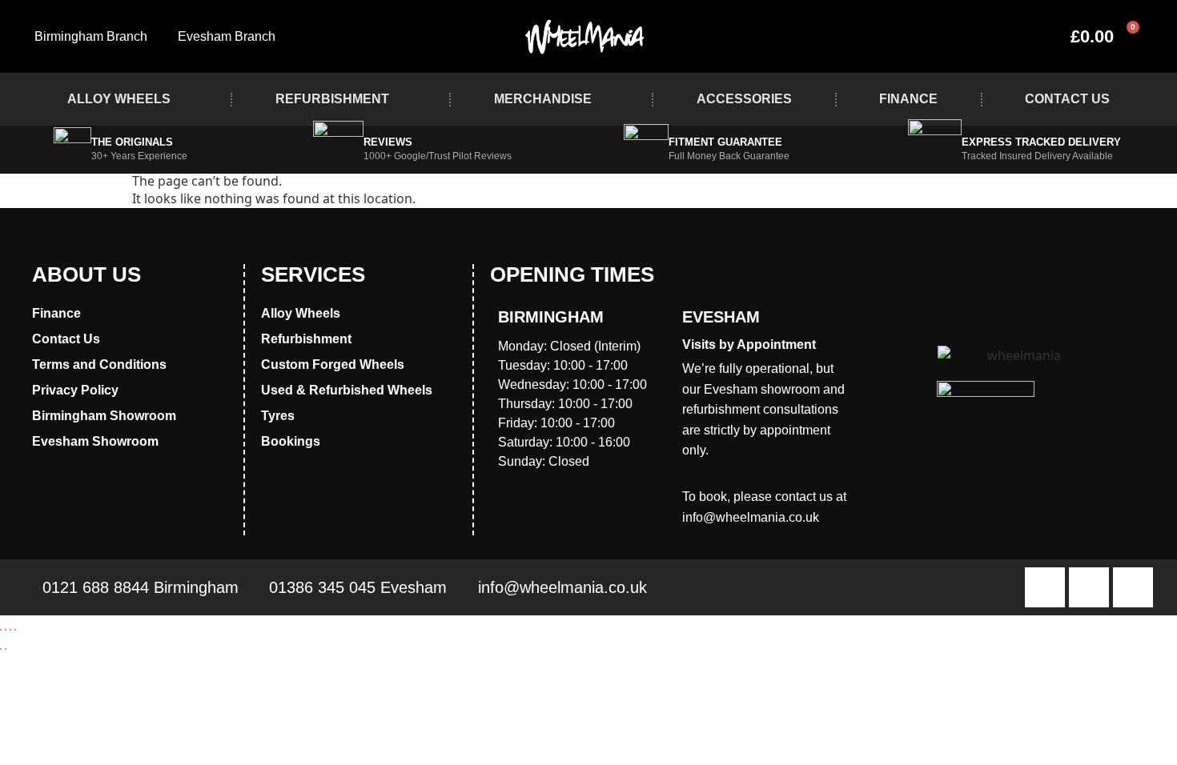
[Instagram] (1089, 587)
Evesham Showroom (95, 441)
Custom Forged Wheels (332, 364)
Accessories (744, 99)
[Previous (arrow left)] (1, 649)
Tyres (278, 416)
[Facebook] (1045, 587)
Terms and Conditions (99, 364)
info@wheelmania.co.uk (750, 517)
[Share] (10, 630)
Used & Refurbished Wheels (346, 390)
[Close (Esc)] (15, 630)
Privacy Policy (75, 390)
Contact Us (1067, 99)
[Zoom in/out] (1, 630)
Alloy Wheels (119, 99)
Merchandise (543, 99)
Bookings (290, 441)
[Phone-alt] (1133, 587)
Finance (908, 99)
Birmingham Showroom (104, 416)
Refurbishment (332, 99)
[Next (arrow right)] (5, 649)
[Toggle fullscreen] (5, 630)
